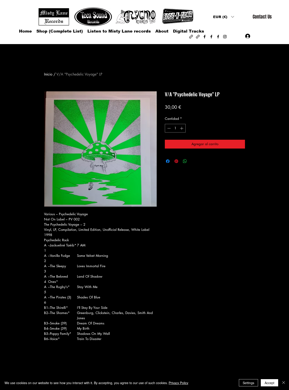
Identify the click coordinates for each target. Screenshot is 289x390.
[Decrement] (168, 128)
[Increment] (182, 128)
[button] (223, 17)
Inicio (48, 74)
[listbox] (223, 17)
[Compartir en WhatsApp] (185, 161)
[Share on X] (193, 161)
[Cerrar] (283, 382)
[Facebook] (204, 36)
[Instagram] (225, 36)
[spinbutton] (175, 128)
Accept (269, 383)
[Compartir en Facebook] (167, 161)
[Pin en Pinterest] (176, 161)
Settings (248, 383)
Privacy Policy (178, 383)
